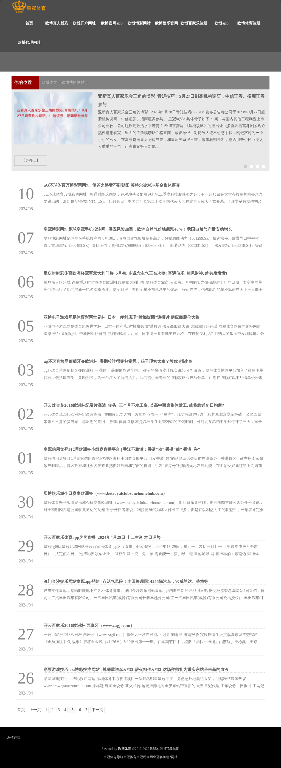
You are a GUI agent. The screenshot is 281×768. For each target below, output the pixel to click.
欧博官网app (112, 23)
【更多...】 (30, 160)
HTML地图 (171, 749)
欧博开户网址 (84, 23)
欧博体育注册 (248, 23)
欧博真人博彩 (56, 23)
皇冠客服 (159, 757)
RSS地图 (156, 749)
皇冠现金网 (144, 757)
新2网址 (172, 757)
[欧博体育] (29, 6)
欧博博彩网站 (139, 23)
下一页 (97, 710)
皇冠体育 (129, 757)
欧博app (222, 23)
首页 (29, 23)
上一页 (35, 710)
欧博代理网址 (29, 42)
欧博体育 (49, 82)
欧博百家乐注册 (194, 23)
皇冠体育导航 (113, 757)
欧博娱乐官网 (166, 23)
